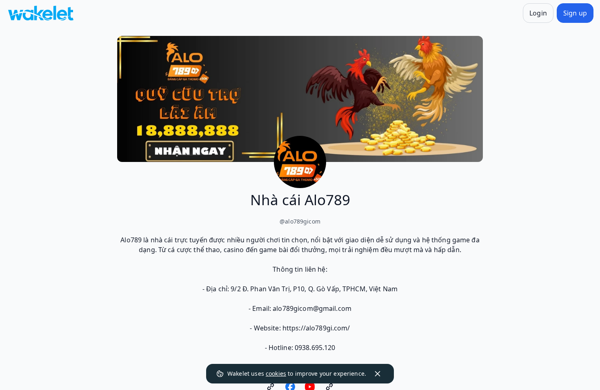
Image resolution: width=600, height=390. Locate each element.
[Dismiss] (377, 373)
